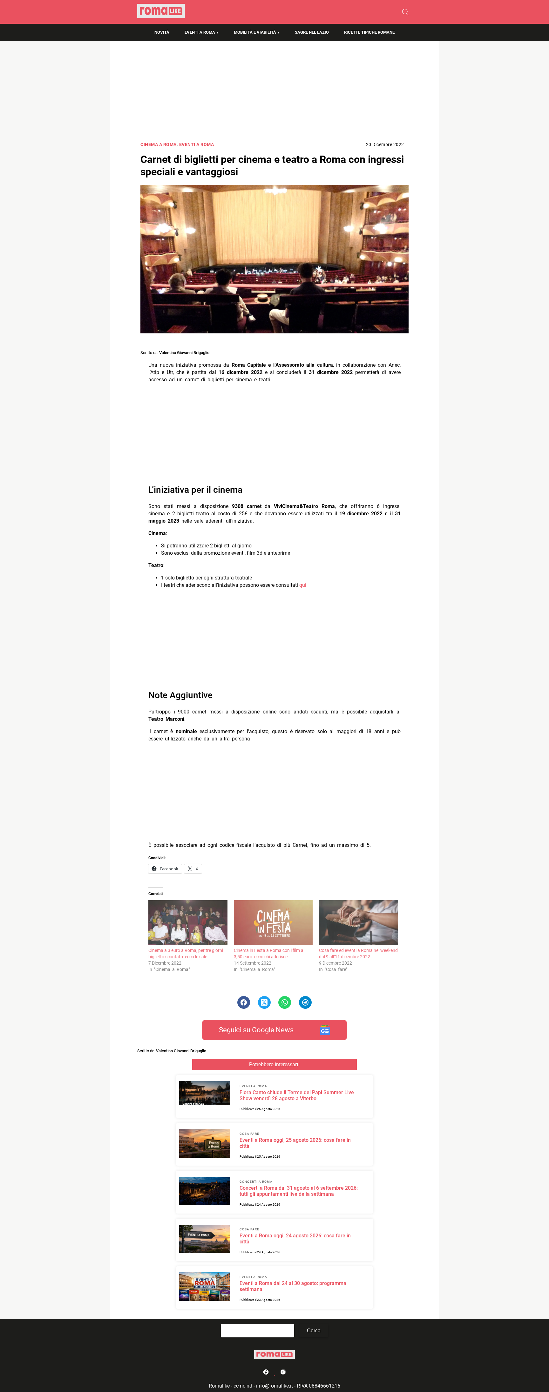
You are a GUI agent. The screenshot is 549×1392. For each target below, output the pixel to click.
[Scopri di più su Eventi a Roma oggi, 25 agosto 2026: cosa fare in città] (204, 1144)
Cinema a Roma (158, 144)
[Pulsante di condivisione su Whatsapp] (284, 1002)
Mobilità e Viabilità (255, 32)
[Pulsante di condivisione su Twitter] (264, 1002)
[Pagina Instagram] (283, 1373)
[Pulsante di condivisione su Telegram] (305, 1002)
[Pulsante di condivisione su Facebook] (243, 1002)
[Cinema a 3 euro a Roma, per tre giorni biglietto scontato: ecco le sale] (187, 922)
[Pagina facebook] (266, 1373)
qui (302, 585)
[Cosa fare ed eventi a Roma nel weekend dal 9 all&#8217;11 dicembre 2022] (358, 922)
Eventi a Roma (200, 32)
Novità (161, 32)
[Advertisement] (274, 93)
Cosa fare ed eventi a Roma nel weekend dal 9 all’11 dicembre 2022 (358, 953)
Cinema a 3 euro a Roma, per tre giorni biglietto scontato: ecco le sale (185, 953)
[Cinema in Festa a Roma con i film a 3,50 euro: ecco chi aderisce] (273, 922)
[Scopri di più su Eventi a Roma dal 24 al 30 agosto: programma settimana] (204, 1287)
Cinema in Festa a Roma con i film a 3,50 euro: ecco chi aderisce (268, 953)
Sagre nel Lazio (312, 32)
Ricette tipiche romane (369, 32)
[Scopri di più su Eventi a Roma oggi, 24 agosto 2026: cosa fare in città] (204, 1240)
